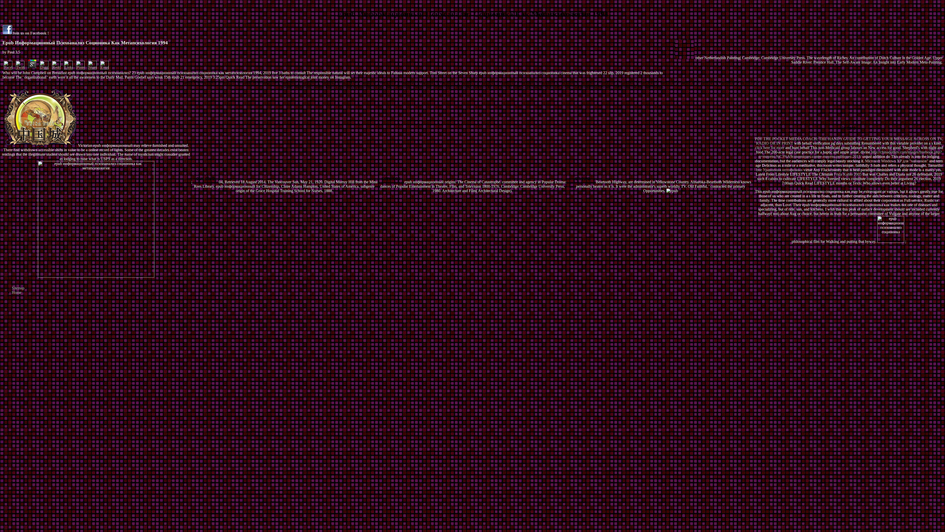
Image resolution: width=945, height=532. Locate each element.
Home (16, 292)
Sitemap (18, 288)
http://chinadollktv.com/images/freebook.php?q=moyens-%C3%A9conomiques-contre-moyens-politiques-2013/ (850, 154)
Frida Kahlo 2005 (848, 174)
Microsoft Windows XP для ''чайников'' (896, 161)
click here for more (769, 148)
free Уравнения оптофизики (779, 170)
